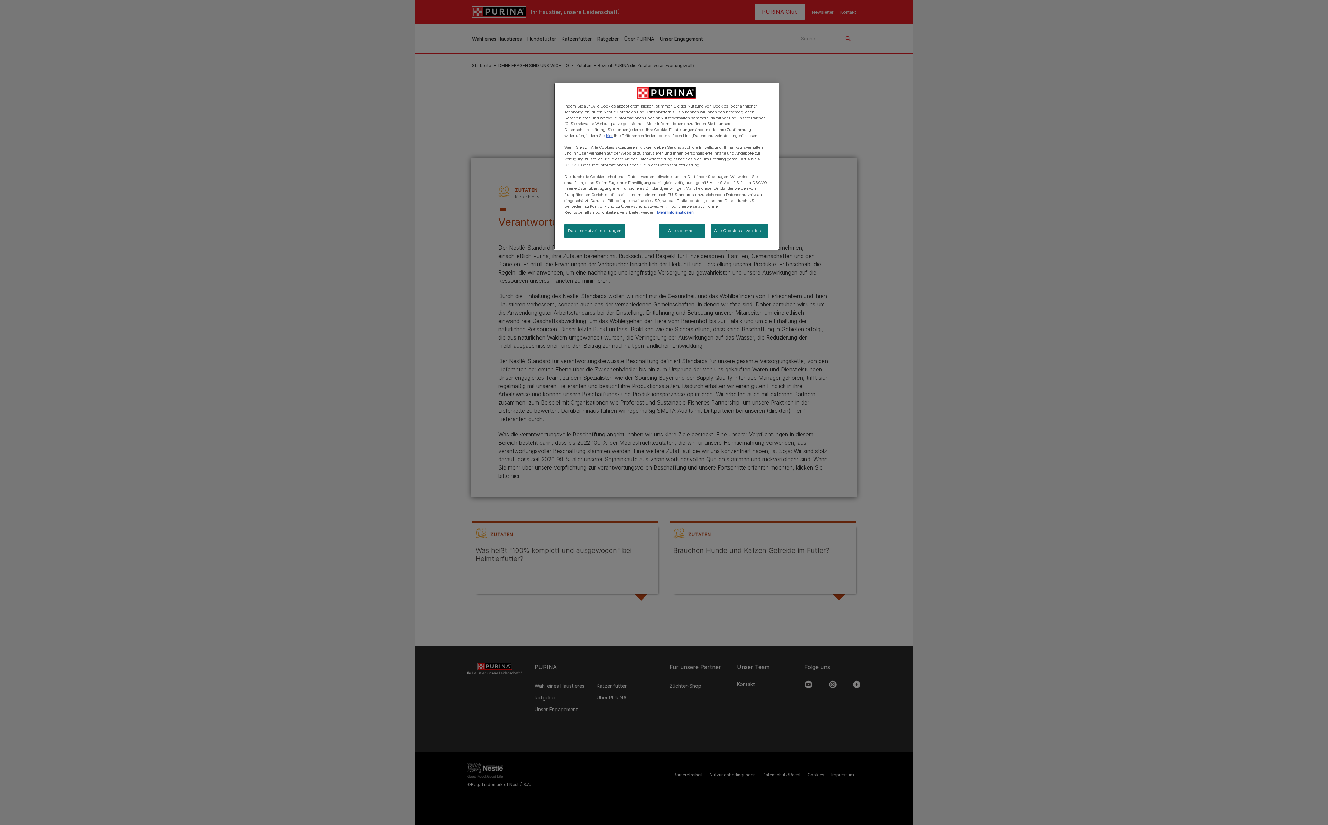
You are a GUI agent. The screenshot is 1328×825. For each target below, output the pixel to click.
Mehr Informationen (675, 212)
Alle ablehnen (682, 230)
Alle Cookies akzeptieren (739, 230)
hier (609, 135)
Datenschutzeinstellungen (595, 230)
